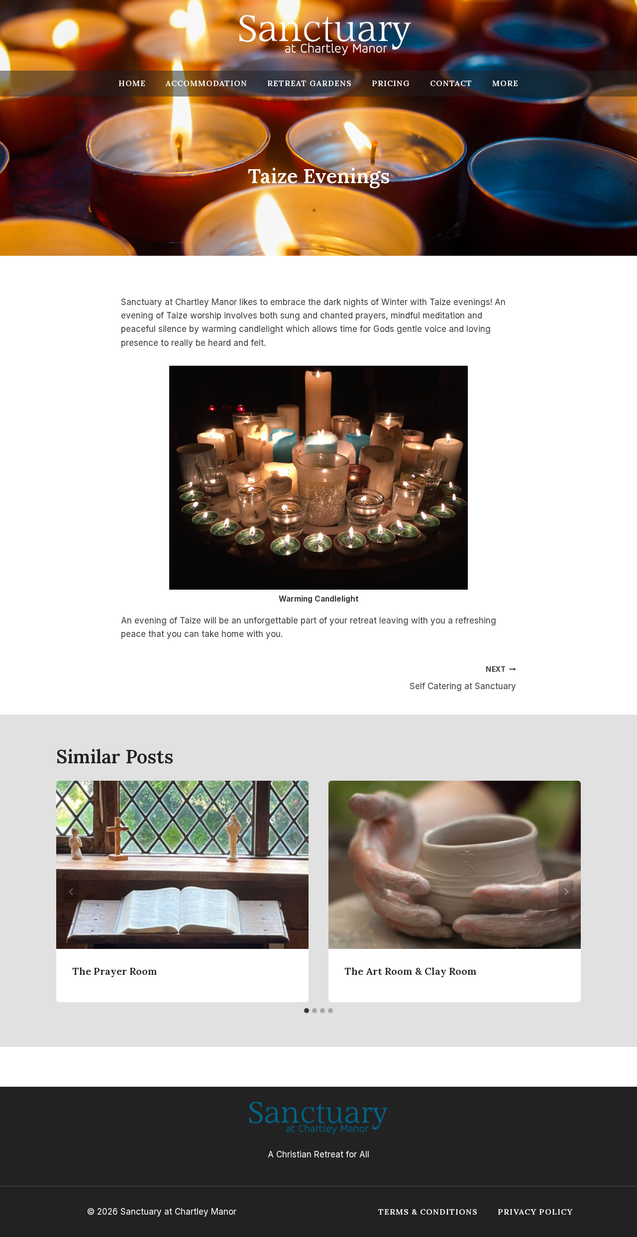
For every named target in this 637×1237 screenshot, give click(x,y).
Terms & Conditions (428, 1212)
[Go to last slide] (71, 891)
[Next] (565, 891)
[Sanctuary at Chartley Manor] (325, 35)
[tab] (306, 1010)
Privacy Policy (535, 1212)
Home (132, 83)
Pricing (391, 83)
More (505, 83)
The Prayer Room (114, 971)
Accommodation (206, 83)
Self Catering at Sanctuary (463, 678)
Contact (451, 83)
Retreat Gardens (309, 83)
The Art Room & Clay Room (410, 971)
